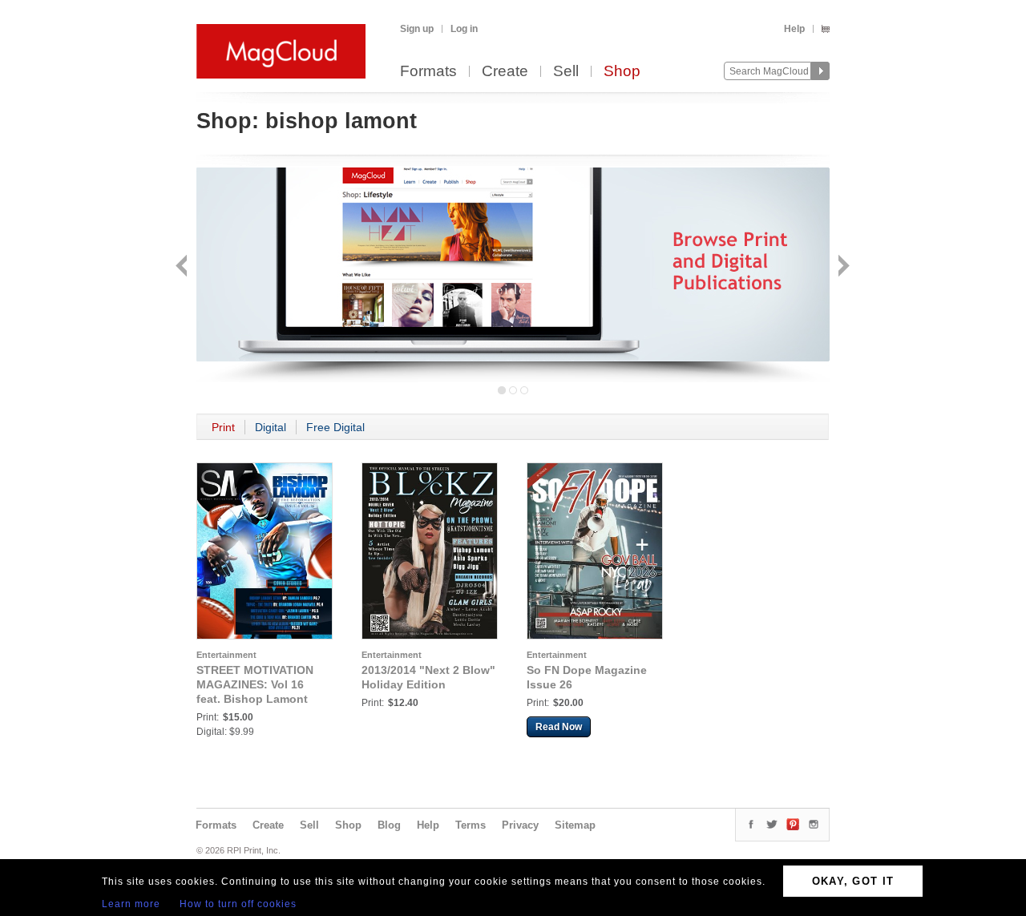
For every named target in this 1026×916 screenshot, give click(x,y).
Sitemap (575, 825)
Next (842, 267)
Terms (470, 825)
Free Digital (335, 427)
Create (505, 71)
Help (794, 28)
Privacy (520, 825)
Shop (622, 71)
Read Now (558, 726)
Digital (270, 427)
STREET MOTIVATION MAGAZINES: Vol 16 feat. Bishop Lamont (254, 684)
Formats (428, 71)
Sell (566, 71)
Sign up (417, 28)
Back (183, 267)
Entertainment (226, 655)
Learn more (131, 904)
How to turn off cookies (238, 904)
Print (223, 427)
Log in (464, 28)
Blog (389, 825)
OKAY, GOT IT (853, 881)
